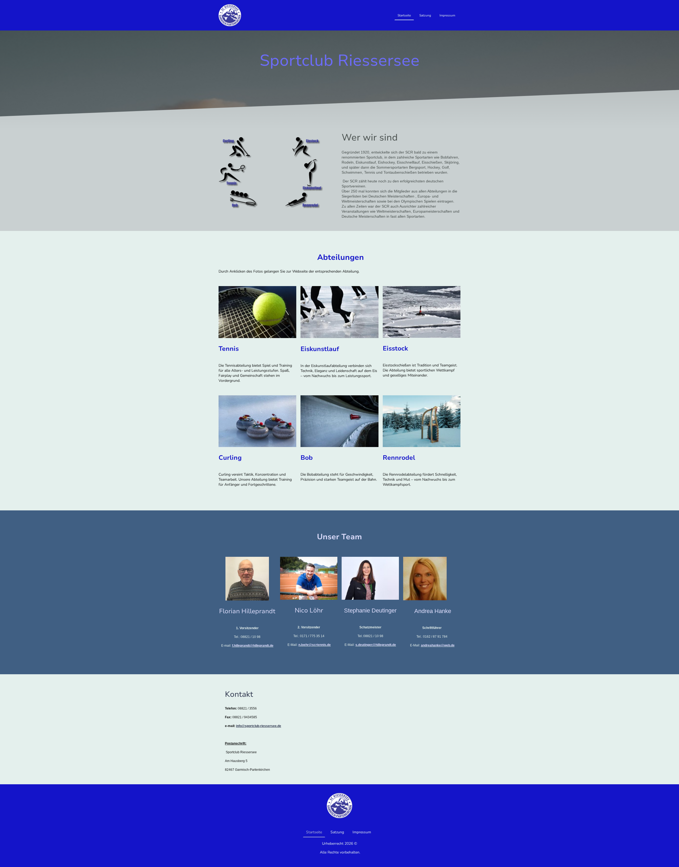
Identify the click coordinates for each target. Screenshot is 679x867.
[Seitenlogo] (230, 15)
